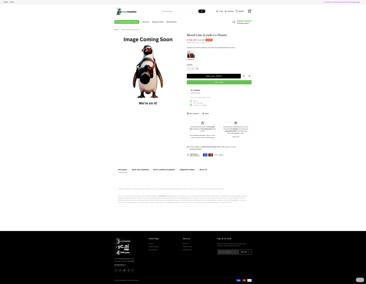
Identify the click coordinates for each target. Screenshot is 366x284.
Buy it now (219, 82)
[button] (244, 76)
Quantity (190, 65)
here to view (356, 2)
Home (116, 29)
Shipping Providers (187, 170)
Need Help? (244, 21)
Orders (6, 2)
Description (122, 170)
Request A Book (154, 246)
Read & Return (153, 250)
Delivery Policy (187, 246)
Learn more (235, 137)
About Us (203, 170)
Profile (12, 2)
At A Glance (195, 90)
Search (151, 243)
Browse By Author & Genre (128, 22)
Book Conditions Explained (164, 170)
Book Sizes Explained (140, 170)
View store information (195, 149)
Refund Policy (187, 250)
